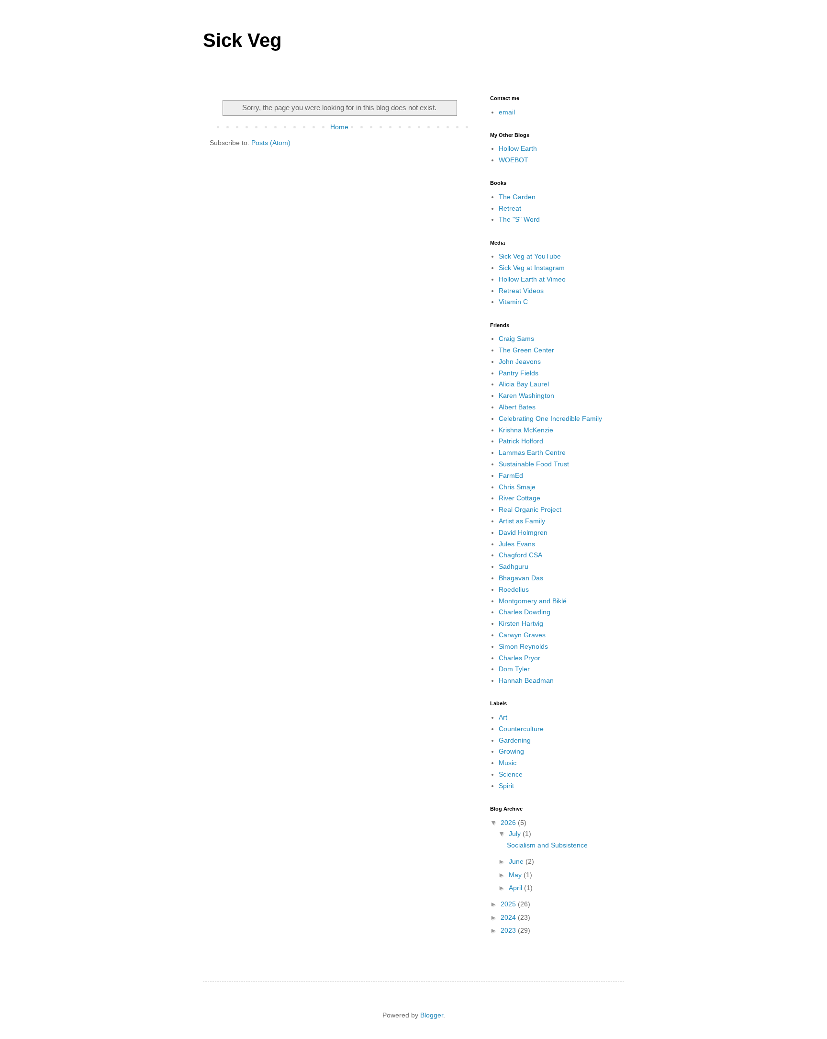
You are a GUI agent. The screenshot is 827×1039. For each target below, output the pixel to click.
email (507, 112)
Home (339, 127)
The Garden (517, 197)
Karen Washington (526, 395)
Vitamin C (513, 301)
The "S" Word (519, 219)
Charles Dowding (524, 612)
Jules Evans (517, 544)
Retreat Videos (521, 290)
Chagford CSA (520, 555)
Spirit (506, 786)
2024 (509, 917)
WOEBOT (513, 160)
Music (507, 763)
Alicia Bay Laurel (524, 384)
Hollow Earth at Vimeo (532, 279)
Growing (511, 751)
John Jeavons (520, 361)
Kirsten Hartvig (521, 623)
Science (511, 774)
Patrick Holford (521, 441)
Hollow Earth (518, 148)
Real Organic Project (530, 509)
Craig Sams (516, 338)
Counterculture (521, 729)
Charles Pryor (519, 658)
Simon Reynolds (523, 646)
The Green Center (526, 350)
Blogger (431, 1015)
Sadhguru (513, 566)
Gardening (515, 740)
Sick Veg (242, 40)
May (516, 875)
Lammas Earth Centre (532, 452)
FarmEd (511, 475)
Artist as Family (522, 521)
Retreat (510, 208)
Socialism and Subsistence (547, 845)
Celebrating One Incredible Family (550, 418)
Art (503, 717)
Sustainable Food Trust (534, 464)
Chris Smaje (517, 487)
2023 (509, 930)
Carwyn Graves (522, 635)
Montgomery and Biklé (533, 601)
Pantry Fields (518, 373)
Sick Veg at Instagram (532, 267)
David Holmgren (523, 532)
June (517, 861)
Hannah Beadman (526, 680)
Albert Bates (517, 407)
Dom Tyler (514, 669)
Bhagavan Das (521, 578)
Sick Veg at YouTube (530, 256)
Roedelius (514, 589)
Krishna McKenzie (526, 430)
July (516, 833)
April (516, 888)
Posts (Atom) (271, 143)
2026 (509, 822)
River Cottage (519, 498)
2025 (509, 904)
